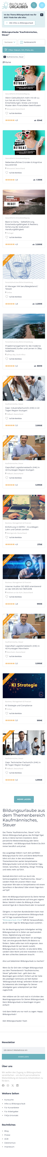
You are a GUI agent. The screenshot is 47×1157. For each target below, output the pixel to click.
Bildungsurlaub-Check (12, 920)
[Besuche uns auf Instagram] (8, 1085)
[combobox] (10, 42)
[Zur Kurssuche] (34, 5)
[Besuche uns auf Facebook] (3, 1085)
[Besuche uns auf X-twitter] (12, 1085)
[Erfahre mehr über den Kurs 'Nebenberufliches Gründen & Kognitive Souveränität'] (24, 142)
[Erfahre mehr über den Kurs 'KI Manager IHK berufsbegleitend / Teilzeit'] (24, 266)
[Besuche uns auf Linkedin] (17, 1085)
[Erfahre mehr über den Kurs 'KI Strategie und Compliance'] (24, 685)
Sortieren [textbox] (9, 42)
